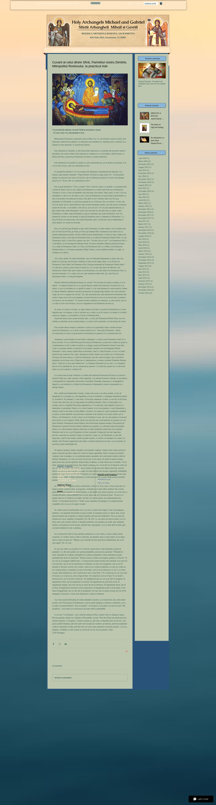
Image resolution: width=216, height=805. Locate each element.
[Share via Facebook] (53, 644)
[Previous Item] (142, 71)
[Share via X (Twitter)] (59, 644)
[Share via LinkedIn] (65, 644)
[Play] (161, 3)
